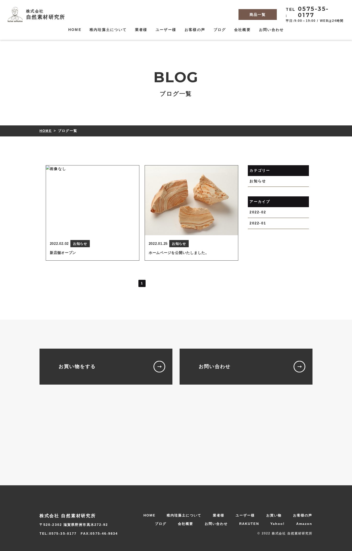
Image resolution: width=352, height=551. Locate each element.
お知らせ (258, 181)
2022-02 (258, 212)
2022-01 (258, 223)
